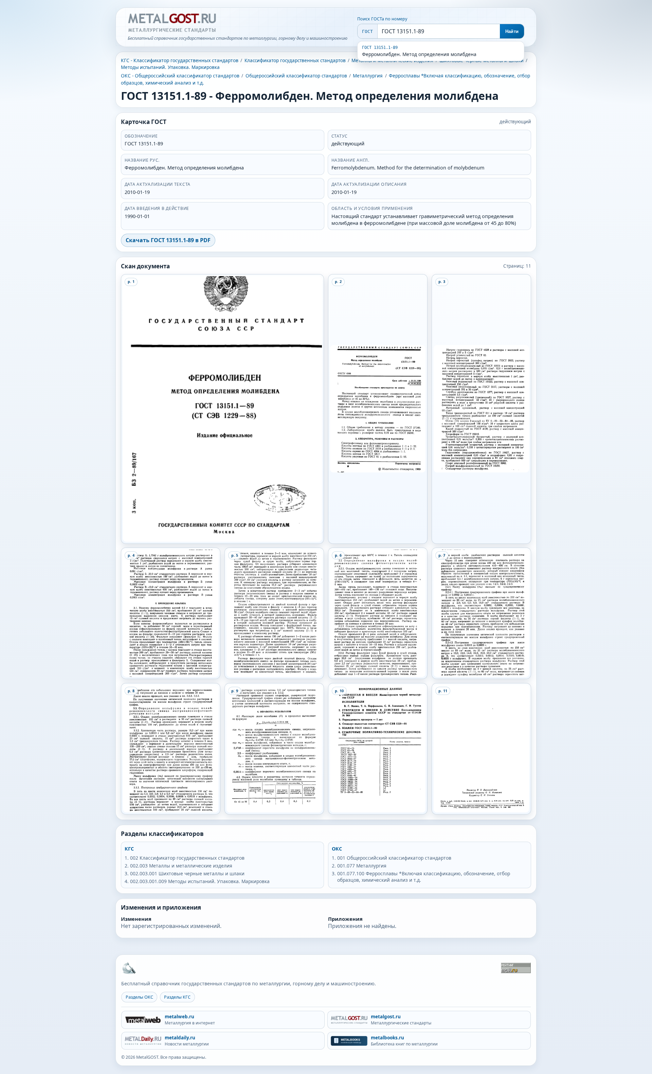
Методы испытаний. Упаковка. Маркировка (170, 67)
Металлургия (368, 76)
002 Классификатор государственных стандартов (187, 858)
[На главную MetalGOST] (128, 967)
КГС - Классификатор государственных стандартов (179, 60)
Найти (512, 31)
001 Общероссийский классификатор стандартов (394, 858)
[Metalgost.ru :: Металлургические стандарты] (172, 23)
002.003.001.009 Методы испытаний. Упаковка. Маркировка (200, 881)
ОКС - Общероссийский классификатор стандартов (180, 75)
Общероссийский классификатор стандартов (296, 76)
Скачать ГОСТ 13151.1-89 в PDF (168, 240)
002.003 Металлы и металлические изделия (181, 865)
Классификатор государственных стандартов (295, 60)
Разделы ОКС (139, 997)
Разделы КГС (177, 997)
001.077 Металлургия (361, 865)
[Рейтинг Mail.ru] (516, 968)
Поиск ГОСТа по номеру (382, 19)
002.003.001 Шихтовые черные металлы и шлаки (187, 873)
